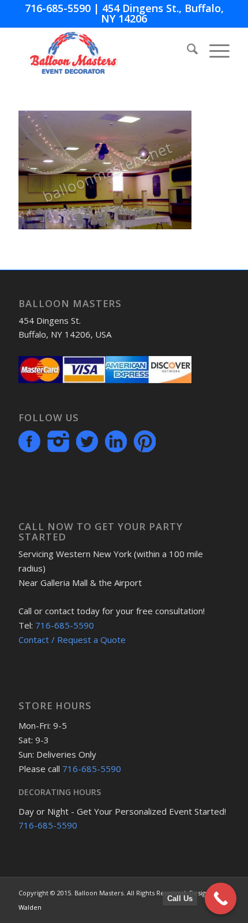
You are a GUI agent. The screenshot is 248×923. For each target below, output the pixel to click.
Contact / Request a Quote (72, 639)
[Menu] (214, 51)
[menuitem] (186, 51)
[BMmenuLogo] (102, 51)
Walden (30, 907)
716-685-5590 (58, 8)
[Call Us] (220, 898)
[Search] (186, 51)
